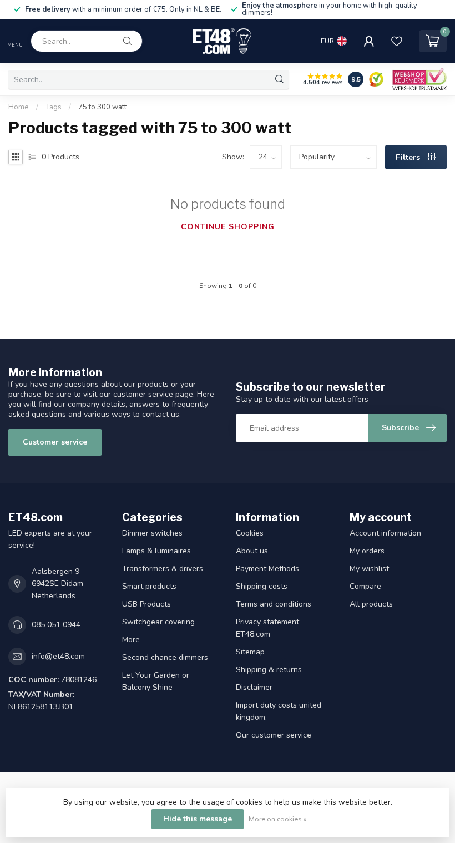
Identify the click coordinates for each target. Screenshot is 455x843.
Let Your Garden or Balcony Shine (155, 681)
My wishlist (369, 568)
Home (18, 107)
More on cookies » (278, 819)
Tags (54, 107)
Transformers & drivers (162, 568)
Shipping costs (261, 586)
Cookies (250, 533)
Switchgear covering (158, 622)
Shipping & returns (269, 669)
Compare (365, 586)
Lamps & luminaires (156, 551)
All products (371, 604)
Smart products (149, 586)
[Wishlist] (396, 41)
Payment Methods (267, 568)
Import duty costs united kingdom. (278, 711)
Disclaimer (254, 687)
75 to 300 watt (102, 107)
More (131, 639)
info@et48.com (58, 656)
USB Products (146, 604)
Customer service (55, 442)
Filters (409, 157)
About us (252, 551)
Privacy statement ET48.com (267, 628)
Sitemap (250, 652)
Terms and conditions (273, 604)
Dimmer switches (152, 533)
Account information (385, 533)
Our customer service (273, 735)
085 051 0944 (56, 624)
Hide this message (197, 819)
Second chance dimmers (165, 657)
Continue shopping (228, 226)
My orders (367, 551)
